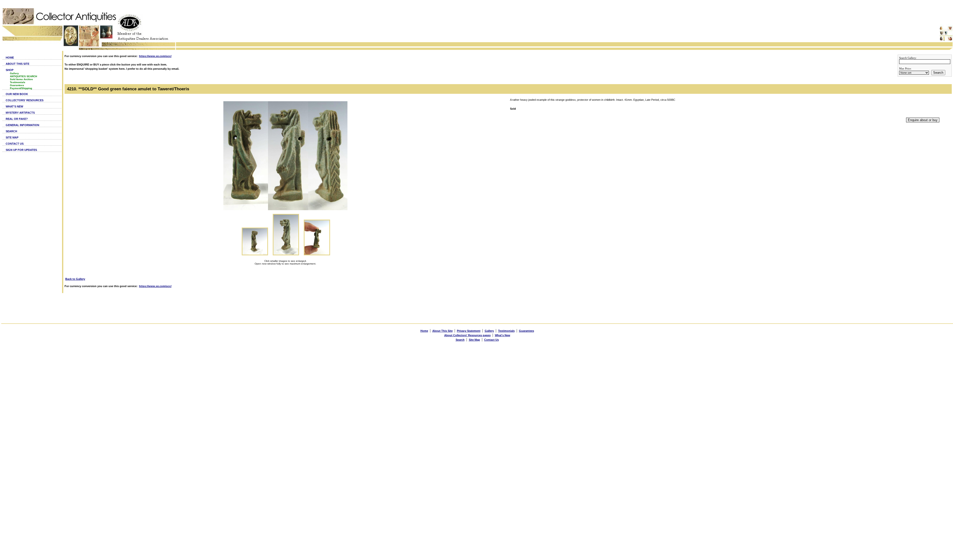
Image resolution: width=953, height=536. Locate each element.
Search (938, 72)
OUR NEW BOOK (17, 94)
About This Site (442, 330)
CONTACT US (15, 143)
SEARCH (11, 131)
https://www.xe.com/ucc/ (155, 56)
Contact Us (491, 339)
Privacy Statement (468, 330)
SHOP (9, 69)
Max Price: (905, 68)
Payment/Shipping (21, 88)
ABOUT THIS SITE (17, 63)
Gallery (14, 73)
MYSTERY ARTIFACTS (20, 112)
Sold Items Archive (21, 79)
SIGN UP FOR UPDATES (21, 149)
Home (424, 330)
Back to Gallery (75, 278)
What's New (502, 335)
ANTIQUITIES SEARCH (23, 76)
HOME (10, 57)
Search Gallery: (908, 57)
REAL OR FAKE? (17, 118)
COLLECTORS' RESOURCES (24, 100)
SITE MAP (12, 137)
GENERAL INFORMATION (22, 125)
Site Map (474, 339)
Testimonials (17, 82)
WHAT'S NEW (14, 106)
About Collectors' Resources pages (467, 335)
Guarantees (17, 85)
